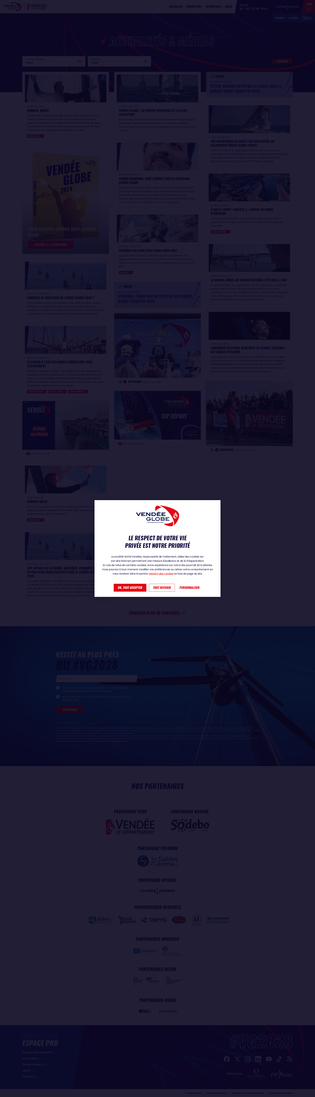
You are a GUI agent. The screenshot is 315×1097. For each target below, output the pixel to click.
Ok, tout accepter (130, 588)
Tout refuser (162, 588)
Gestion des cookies (161, 574)
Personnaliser (189, 588)
